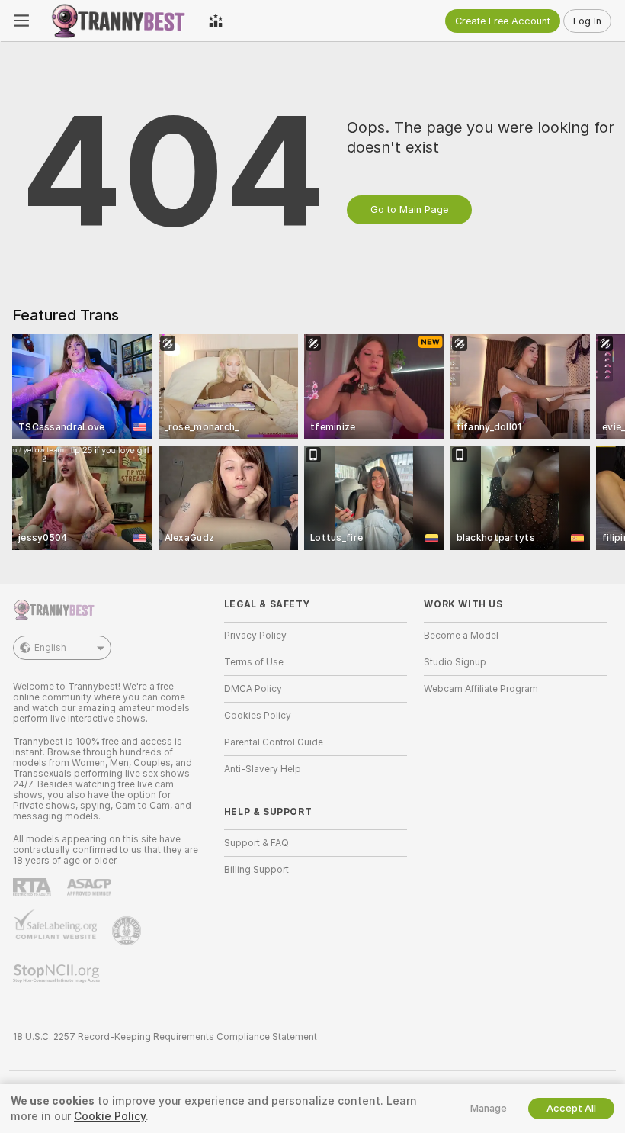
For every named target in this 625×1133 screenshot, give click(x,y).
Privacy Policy (255, 635)
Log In (587, 21)
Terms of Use (254, 662)
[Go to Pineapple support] (128, 930)
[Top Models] (215, 20)
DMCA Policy (253, 689)
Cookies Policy (257, 715)
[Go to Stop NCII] (58, 973)
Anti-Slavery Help (262, 769)
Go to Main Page (409, 209)
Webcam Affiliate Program (481, 689)
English (50, 647)
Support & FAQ (256, 843)
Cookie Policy (110, 1116)
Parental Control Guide (273, 742)
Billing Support (256, 869)
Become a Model (461, 635)
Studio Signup (455, 662)
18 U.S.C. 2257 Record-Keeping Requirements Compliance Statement (165, 1037)
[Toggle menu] (21, 20)
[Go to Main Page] (119, 20)
